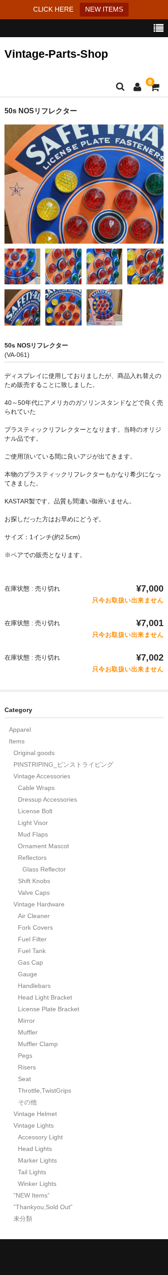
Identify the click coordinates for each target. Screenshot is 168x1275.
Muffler (28, 1032)
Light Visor (33, 822)
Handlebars (34, 985)
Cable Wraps (36, 787)
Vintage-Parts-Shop (56, 53)
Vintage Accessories (41, 776)
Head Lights (35, 1148)
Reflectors (32, 857)
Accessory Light (40, 1137)
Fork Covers (35, 927)
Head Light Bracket (45, 997)
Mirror (26, 1020)
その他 (27, 1102)
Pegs (25, 1055)
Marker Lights (37, 1160)
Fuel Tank (32, 950)
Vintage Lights (33, 1125)
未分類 (22, 1218)
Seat (24, 1078)
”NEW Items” (31, 1195)
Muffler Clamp (38, 1043)
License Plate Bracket (48, 1009)
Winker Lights (37, 1183)
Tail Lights (32, 1172)
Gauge (27, 974)
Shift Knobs (34, 880)
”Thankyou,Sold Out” (43, 1207)
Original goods (34, 752)
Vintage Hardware (39, 904)
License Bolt (35, 811)
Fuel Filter (32, 939)
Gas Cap (30, 962)
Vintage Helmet (35, 1113)
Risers (27, 1067)
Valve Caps (34, 892)
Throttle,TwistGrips (44, 1090)
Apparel (20, 729)
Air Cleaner (34, 915)
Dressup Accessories (47, 799)
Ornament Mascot (43, 846)
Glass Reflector (44, 869)
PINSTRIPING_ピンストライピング (63, 764)
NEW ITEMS (104, 9)
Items (17, 741)
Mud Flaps (33, 834)
